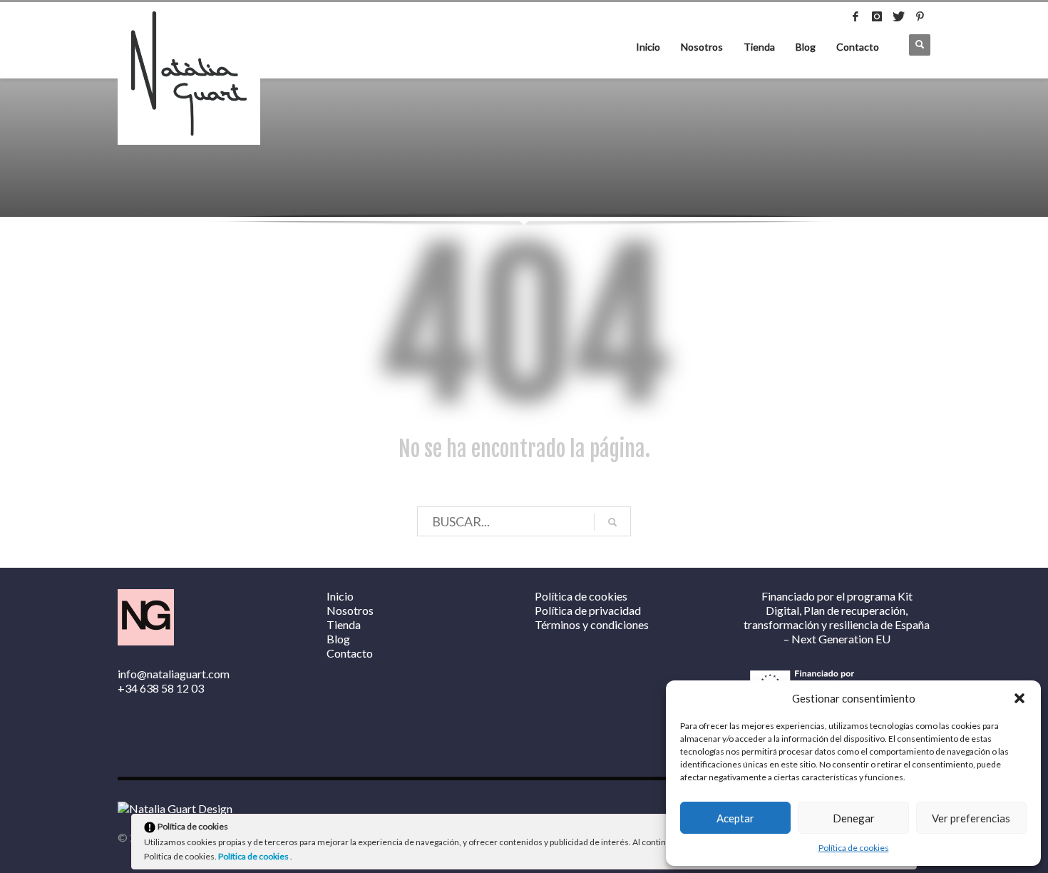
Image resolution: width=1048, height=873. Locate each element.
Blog (806, 47)
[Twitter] (898, 16)
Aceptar (735, 818)
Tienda (759, 47)
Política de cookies (853, 847)
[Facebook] (855, 16)
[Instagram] (877, 16)
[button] (1019, 698)
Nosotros (702, 47)
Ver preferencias (971, 818)
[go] (612, 522)
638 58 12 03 (172, 688)
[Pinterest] (919, 16)
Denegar (854, 818)
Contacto (857, 47)
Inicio (648, 47)
